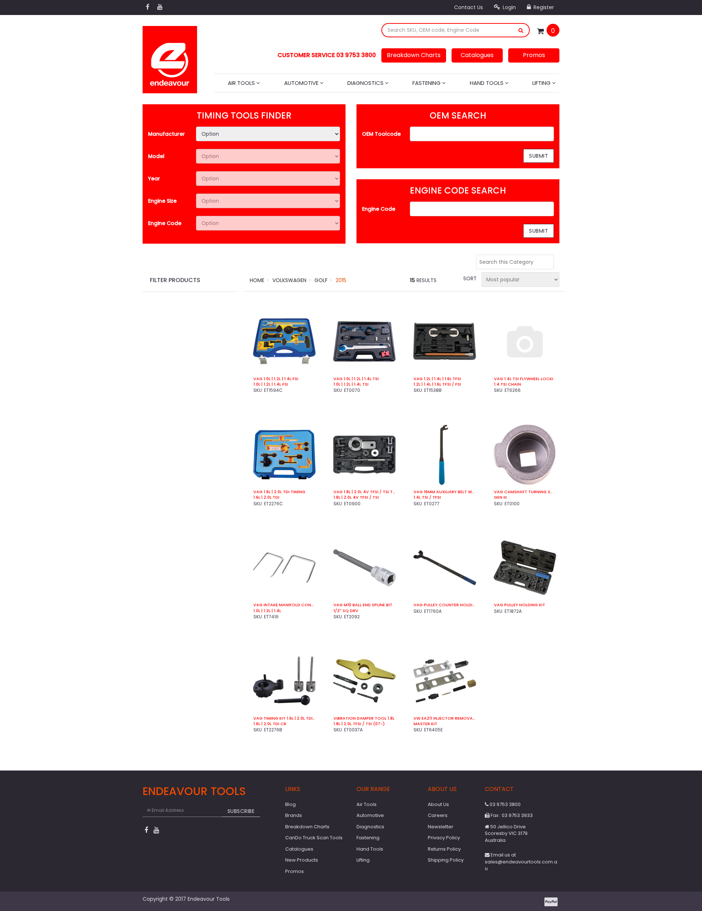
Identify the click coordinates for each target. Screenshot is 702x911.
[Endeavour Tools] (170, 57)
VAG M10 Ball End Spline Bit (362, 605)
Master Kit (425, 724)
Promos (534, 55)
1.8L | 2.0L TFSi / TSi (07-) (359, 724)
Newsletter (440, 826)
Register (543, 7)
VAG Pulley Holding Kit (519, 605)
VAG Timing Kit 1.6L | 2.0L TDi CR (284, 718)
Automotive (302, 83)
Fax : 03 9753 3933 (511, 815)
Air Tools (242, 83)
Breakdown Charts (414, 55)
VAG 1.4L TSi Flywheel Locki (523, 379)
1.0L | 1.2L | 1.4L (267, 611)
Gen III (500, 497)
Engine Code (164, 223)
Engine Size (162, 201)
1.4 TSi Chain (507, 384)
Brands (293, 815)
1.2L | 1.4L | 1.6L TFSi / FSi (437, 384)
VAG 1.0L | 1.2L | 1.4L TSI (356, 379)
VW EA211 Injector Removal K (444, 718)
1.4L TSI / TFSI (427, 497)
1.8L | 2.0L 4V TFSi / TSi (356, 497)
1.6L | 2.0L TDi (266, 497)
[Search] (521, 30)
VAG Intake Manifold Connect (284, 605)
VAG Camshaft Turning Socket (525, 492)
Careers (438, 815)
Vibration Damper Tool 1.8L (364, 718)
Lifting (542, 83)
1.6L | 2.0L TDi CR (269, 724)
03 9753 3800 (504, 804)
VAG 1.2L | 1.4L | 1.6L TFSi (437, 379)
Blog (290, 804)
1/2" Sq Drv (345, 611)
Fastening (427, 83)
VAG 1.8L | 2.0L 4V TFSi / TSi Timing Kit (364, 492)
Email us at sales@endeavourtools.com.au (521, 861)
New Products (301, 859)
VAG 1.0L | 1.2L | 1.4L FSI (275, 379)
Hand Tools (487, 83)
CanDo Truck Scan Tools (314, 837)
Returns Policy (444, 849)
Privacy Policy (444, 837)
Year (154, 178)
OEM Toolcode (381, 134)
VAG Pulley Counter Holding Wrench (444, 605)
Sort (469, 278)
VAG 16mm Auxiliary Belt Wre (444, 492)
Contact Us (468, 7)
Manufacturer (166, 134)
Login (508, 7)
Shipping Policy (446, 859)
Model (156, 156)
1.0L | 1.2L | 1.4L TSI (351, 384)
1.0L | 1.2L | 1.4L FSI (270, 384)
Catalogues (477, 55)
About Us (438, 804)
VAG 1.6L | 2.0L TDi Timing (279, 492)
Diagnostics (366, 83)
